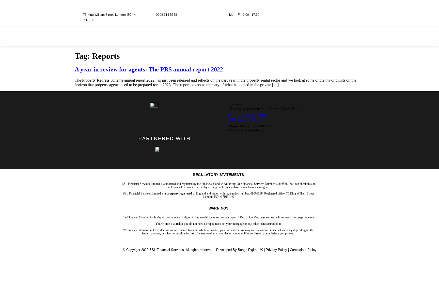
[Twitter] (324, 11)
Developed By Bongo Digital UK (239, 250)
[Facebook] (316, 11)
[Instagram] (333, 11)
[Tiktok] (342, 11)
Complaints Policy (303, 250)
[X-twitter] (160, 125)
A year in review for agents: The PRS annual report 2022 (149, 69)
